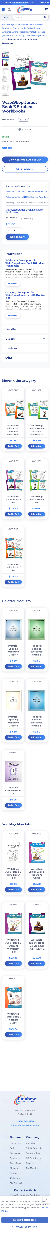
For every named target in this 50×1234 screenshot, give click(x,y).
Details (10, 329)
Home (5, 24)
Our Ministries (32, 1168)
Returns (13, 1173)
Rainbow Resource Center (25, 1099)
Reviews (11, 348)
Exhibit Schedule (34, 1148)
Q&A (8, 357)
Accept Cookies (24, 1220)
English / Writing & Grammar (22, 24)
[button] (6, 62)
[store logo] (24, 9)
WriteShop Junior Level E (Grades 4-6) (25, 296)
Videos (10, 338)
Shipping (14, 1168)
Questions (15, 1153)
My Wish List (16, 1182)
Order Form (15, 1178)
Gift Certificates (33, 1158)
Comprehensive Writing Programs (28, 28)
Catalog (29, 1163)
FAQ (12, 1148)
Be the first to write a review (15, 141)
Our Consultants (33, 1153)
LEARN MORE (44, 2)
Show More (12, 283)
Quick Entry (15, 1163)
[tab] (25, 254)
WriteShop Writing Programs (15, 31)
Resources (15, 1158)
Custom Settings (24, 1227)
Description (13, 254)
